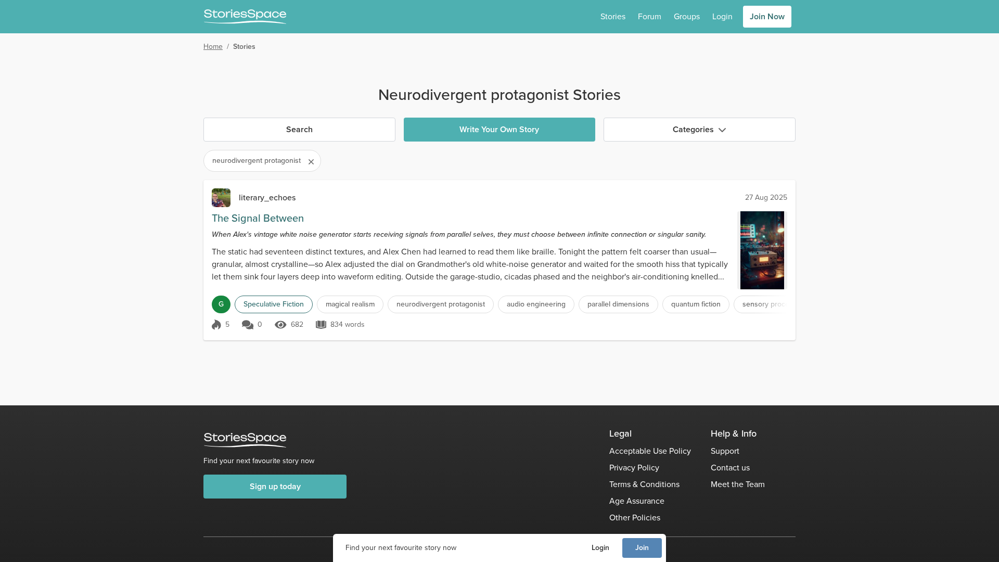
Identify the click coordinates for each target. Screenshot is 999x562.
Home (213, 46)
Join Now (767, 16)
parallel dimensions (618, 304)
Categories (693, 129)
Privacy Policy (634, 468)
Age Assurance (636, 501)
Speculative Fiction (274, 304)
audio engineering (536, 304)
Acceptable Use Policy (650, 451)
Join (642, 547)
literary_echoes (267, 197)
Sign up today (275, 486)
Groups (687, 16)
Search (299, 129)
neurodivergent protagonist (440, 304)
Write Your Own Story (499, 129)
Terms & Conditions (644, 484)
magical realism (350, 304)
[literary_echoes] (221, 197)
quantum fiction (696, 304)
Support (725, 451)
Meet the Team (738, 484)
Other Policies (634, 517)
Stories (612, 16)
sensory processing (774, 304)
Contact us (730, 468)
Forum (649, 16)
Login (600, 547)
